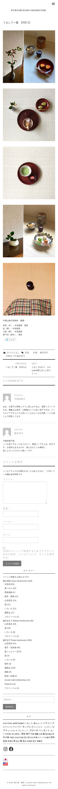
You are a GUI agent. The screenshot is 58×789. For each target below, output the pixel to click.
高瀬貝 (29, 741)
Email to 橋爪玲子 (15, 356)
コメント (8, 479)
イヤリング (48, 723)
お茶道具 (8, 600)
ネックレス (28, 726)
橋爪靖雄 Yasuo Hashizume (15, 581)
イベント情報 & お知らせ (13, 577)
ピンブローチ (13, 731)
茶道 (27, 352)
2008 (5, 723)
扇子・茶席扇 (10, 647)
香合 (25, 741)
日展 (40, 734)
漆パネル (8, 588)
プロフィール (10, 617)
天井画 (7, 584)
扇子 (28, 734)
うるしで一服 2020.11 (16, 367)
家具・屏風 (9, 596)
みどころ (39, 723)
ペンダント (44, 730)
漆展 (22, 737)
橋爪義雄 (48, 734)
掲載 (6, 672)
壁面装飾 (8, 592)
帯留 (23, 734)
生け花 (27, 737)
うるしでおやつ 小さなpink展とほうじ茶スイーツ (41, 370)
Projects (8, 684)
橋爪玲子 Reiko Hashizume (15, 640)
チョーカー (17, 727)
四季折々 (17, 734)
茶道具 (10, 741)
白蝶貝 (47, 737)
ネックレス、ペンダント (43, 727)
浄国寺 (12, 737)
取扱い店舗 (9, 676)
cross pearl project (15, 723)
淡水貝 (17, 737)
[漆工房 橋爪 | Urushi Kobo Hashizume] (29, 10)
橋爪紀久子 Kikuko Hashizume (16, 621)
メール (8, 521)
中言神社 (8, 734)
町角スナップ (39, 737)
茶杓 (52, 737)
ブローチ (33, 730)
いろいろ (8, 608)
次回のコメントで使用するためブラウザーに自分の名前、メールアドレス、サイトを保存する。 (28, 554)
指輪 (37, 734)
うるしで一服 (30, 723)
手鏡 (32, 734)
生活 (32, 737)
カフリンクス (8, 727)
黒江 (34, 741)
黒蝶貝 (39, 741)
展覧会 (7, 613)
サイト (7, 534)
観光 (17, 741)
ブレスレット (23, 731)
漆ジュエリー (10, 651)
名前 (6, 508)
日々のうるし (13, 352)
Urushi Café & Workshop (15, 680)
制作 (6, 664)
